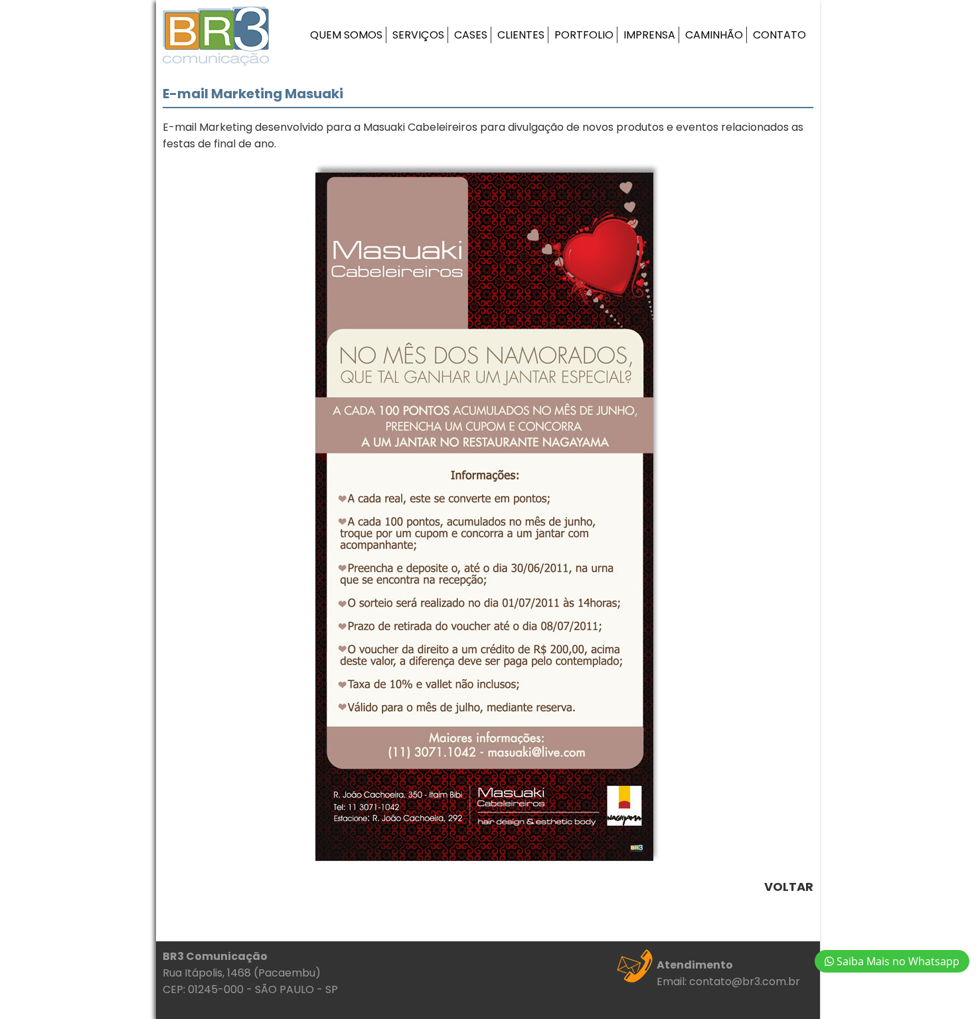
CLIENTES (520, 34)
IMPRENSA (649, 34)
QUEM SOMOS (346, 34)
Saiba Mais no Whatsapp (896, 961)
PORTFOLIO (583, 34)
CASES (470, 34)
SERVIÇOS (418, 34)
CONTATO (779, 34)
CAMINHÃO (714, 34)
